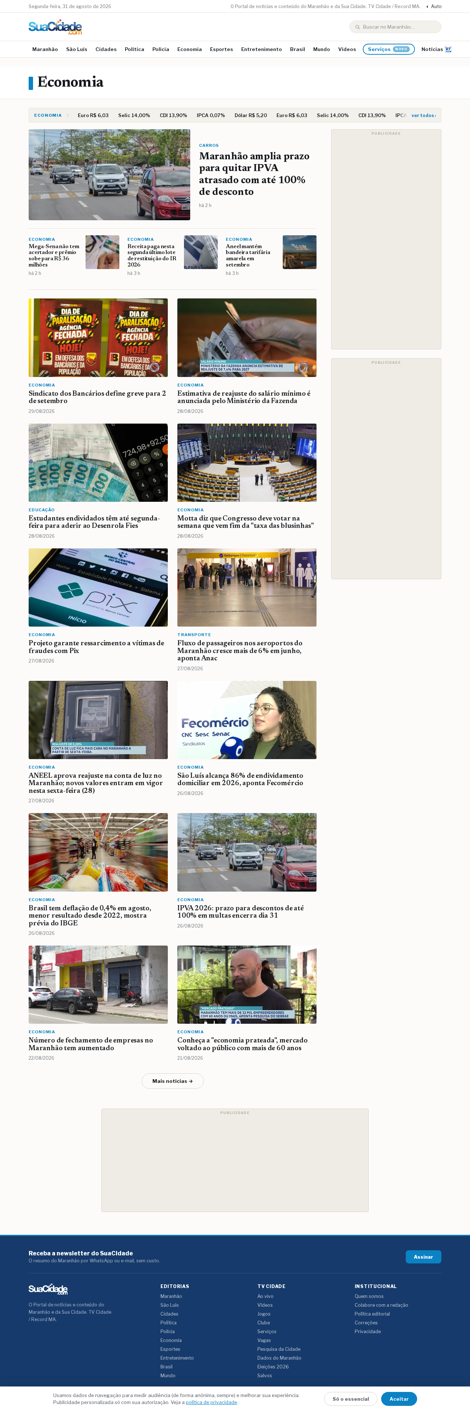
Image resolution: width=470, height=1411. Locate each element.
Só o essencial (351, 1399)
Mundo (321, 49)
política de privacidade (211, 1402)
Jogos (264, 1314)
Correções (366, 1322)
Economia (189, 49)
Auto (433, 6)
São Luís (76, 49)
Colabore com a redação (381, 1305)
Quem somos (369, 1296)
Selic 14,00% (128, 115)
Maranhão (45, 49)
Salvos (264, 1375)
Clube (263, 1322)
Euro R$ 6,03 (87, 115)
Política (134, 49)
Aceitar (399, 1399)
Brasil (297, 49)
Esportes (221, 49)
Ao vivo (265, 1296)
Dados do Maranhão (279, 1358)
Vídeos (347, 49)
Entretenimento (261, 49)
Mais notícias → (172, 1081)
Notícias (432, 49)
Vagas (264, 1340)
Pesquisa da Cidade (278, 1349)
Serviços (388, 49)
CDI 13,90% (167, 115)
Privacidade (368, 1331)
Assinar (423, 1257)
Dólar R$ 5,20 (244, 115)
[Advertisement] (386, 239)
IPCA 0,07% (205, 115)
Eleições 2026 (273, 1367)
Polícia (160, 49)
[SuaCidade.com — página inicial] (55, 27)
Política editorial (372, 1314)
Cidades (106, 49)
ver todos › (424, 115)
